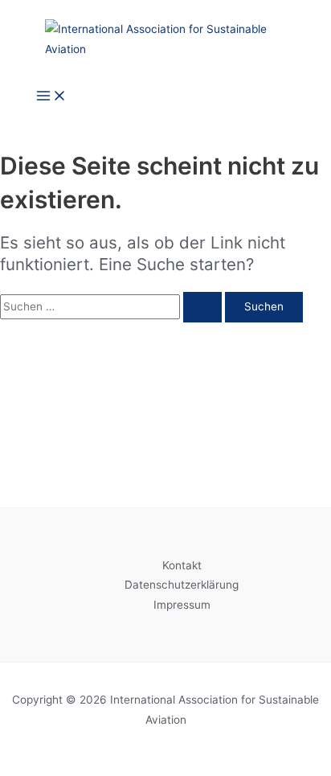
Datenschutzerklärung (182, 584)
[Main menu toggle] (51, 97)
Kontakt (182, 565)
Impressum (181, 604)
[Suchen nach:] (112, 306)
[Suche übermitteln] (202, 307)
